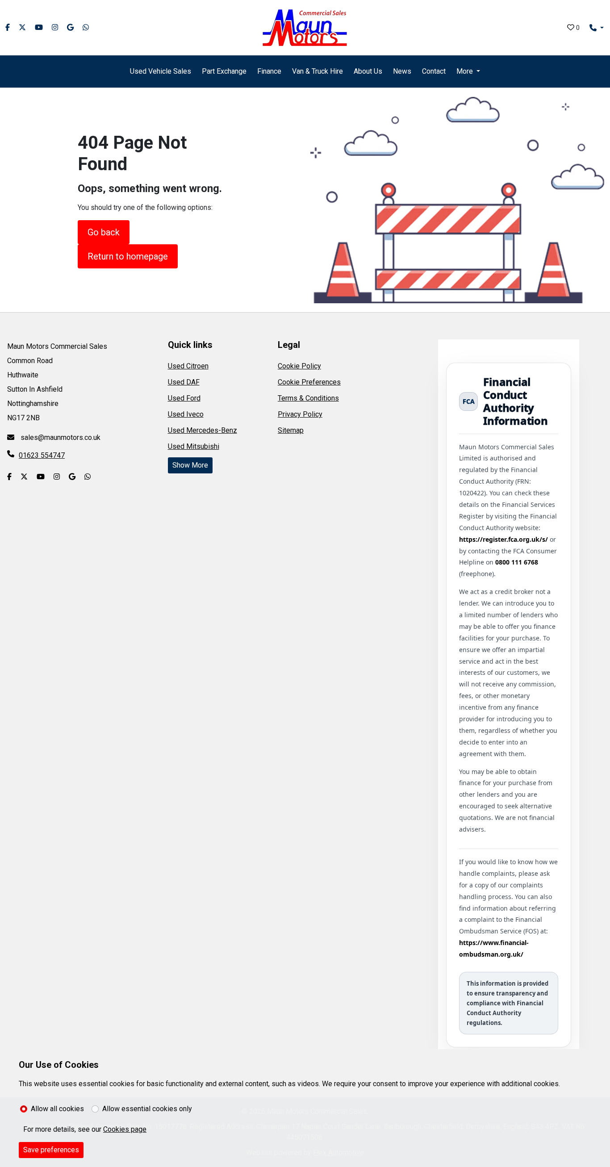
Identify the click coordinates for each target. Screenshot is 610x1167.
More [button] (464, 71)
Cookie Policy (299, 366)
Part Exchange (224, 71)
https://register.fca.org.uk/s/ (503, 539)
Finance (269, 71)
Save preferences (51, 1150)
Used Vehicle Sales (160, 71)
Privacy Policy (300, 414)
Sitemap (291, 430)
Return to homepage (128, 256)
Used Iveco (186, 414)
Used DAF (184, 382)
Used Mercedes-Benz (202, 430)
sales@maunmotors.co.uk (59, 437)
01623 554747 (42, 455)
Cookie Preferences (309, 382)
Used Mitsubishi (193, 446)
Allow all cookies (57, 1108)
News (402, 71)
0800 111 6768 (516, 562)
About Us (368, 71)
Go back (104, 232)
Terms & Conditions (308, 398)
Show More (190, 465)
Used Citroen (188, 366)
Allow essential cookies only (147, 1108)
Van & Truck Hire (317, 71)
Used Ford (184, 398)
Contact (434, 71)
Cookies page (124, 1129)
